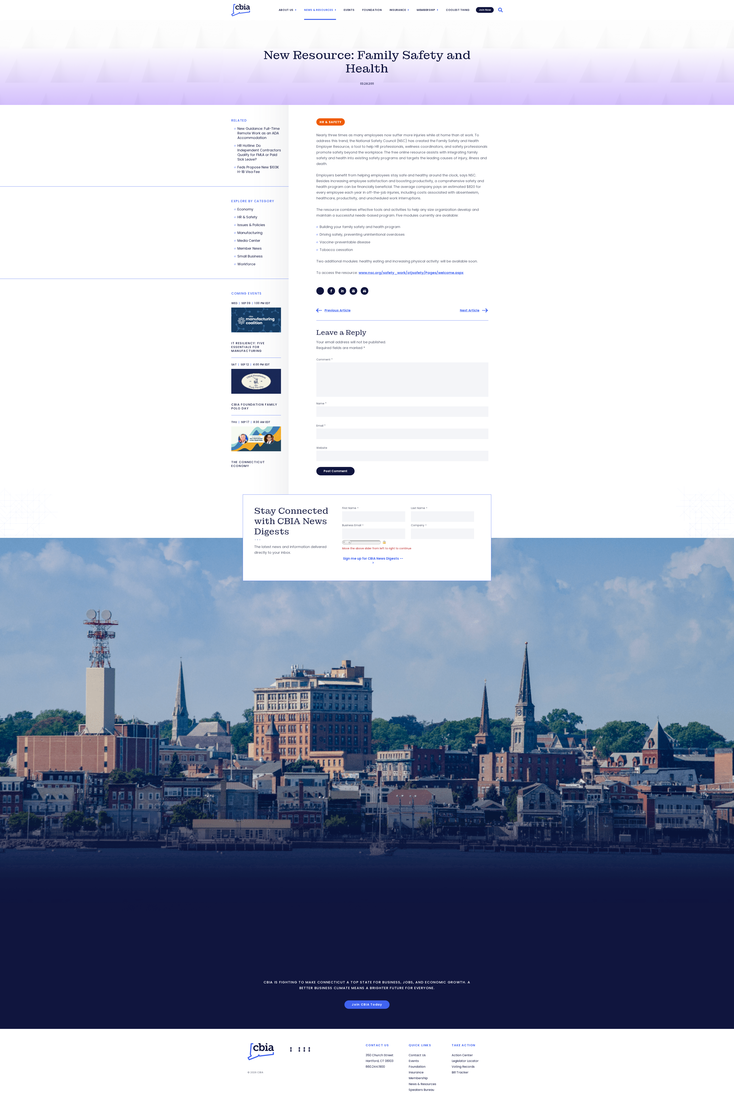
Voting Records (463, 1066)
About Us (286, 10)
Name (321, 403)
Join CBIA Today (367, 1004)
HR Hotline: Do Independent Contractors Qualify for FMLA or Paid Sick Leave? (259, 152)
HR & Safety (247, 217)
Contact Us (417, 1055)
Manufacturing (249, 233)
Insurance (398, 10)
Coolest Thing (458, 10)
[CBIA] (240, 10)
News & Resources (318, 10)
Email (321, 426)
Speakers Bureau (421, 1090)
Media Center (248, 240)
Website (321, 448)
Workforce (246, 264)
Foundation (372, 10)
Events (349, 10)
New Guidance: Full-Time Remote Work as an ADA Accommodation (258, 133)
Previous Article (338, 310)
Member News (249, 248)
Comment (324, 359)
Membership (426, 10)
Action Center (462, 1055)
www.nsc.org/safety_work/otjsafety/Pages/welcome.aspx (411, 272)
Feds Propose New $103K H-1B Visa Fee (258, 169)
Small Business (250, 256)
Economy (245, 209)
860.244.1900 (375, 1066)
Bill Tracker (460, 1072)
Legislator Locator (465, 1061)
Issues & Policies (251, 225)
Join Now (485, 10)
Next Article (469, 310)
